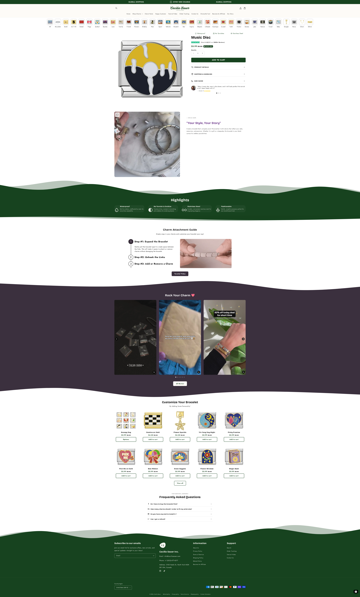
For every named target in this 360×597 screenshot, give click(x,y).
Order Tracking (232, 551)
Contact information (205, 594)
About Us (196, 548)
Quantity (193, 50)
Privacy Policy (197, 551)
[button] (116, 8)
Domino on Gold (153, 432)
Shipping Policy (198, 558)
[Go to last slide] (116, 339)
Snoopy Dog (126, 432)
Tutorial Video (231, 554)
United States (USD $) (122, 587)
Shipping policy (195, 594)
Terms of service (185, 594)
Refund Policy (197, 561)
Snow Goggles (180, 469)
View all (180, 483)
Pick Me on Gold (126, 469)
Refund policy (166, 594)
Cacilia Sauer (157, 594)
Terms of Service (198, 554)
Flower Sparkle (180, 432)
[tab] (217, 93)
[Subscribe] (153, 555)
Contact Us (230, 558)
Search (229, 548)
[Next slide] (243, 339)
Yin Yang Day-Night (207, 432)
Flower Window (207, 469)
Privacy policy (175, 594)
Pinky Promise (234, 432)
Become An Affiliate (199, 564)
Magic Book (234, 469)
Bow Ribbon (153, 469)
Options (126, 439)
